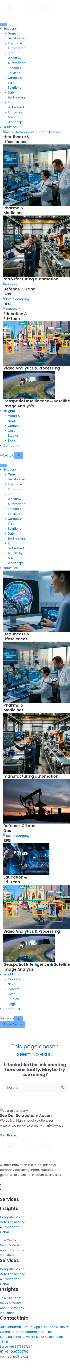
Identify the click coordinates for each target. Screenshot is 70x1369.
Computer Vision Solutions (15, 83)
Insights (9, 411)
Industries (10, 127)
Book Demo (12, 1024)
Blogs (12, 441)
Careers (13, 426)
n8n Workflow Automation (16, 58)
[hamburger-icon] (3, 24)
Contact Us (11, 445)
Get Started (8, 1135)
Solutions (10, 29)
